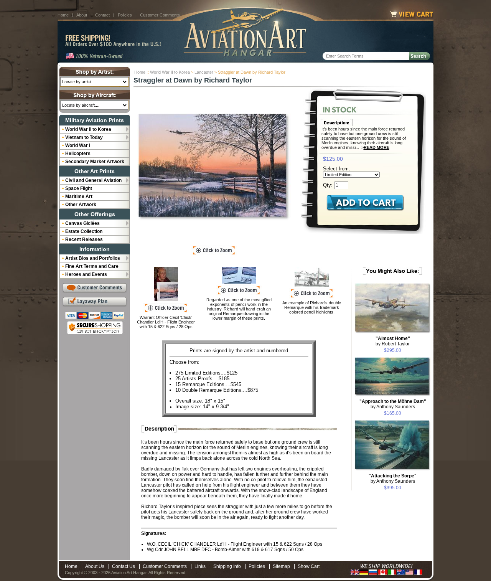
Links (200, 566)
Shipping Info (227, 566)
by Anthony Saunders (392, 404)
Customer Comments (160, 15)
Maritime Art (78, 196)
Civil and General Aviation (93, 180)
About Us (94, 566)
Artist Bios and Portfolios (92, 258)
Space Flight (78, 188)
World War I (77, 145)
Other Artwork (80, 204)
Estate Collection (83, 231)
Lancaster (203, 72)
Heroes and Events (86, 274)
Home (63, 15)
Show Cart (309, 566)
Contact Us (123, 566)
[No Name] (166, 284)
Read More (376, 147)
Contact (102, 15)
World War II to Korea (170, 72)
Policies (125, 15)
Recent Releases (84, 239)
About (81, 15)
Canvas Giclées (82, 223)
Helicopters (78, 153)
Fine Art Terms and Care (92, 266)
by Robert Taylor (393, 341)
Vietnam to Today (84, 137)
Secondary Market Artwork (94, 161)
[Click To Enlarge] (214, 251)
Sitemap (281, 566)
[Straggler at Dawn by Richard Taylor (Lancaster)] (214, 167)
